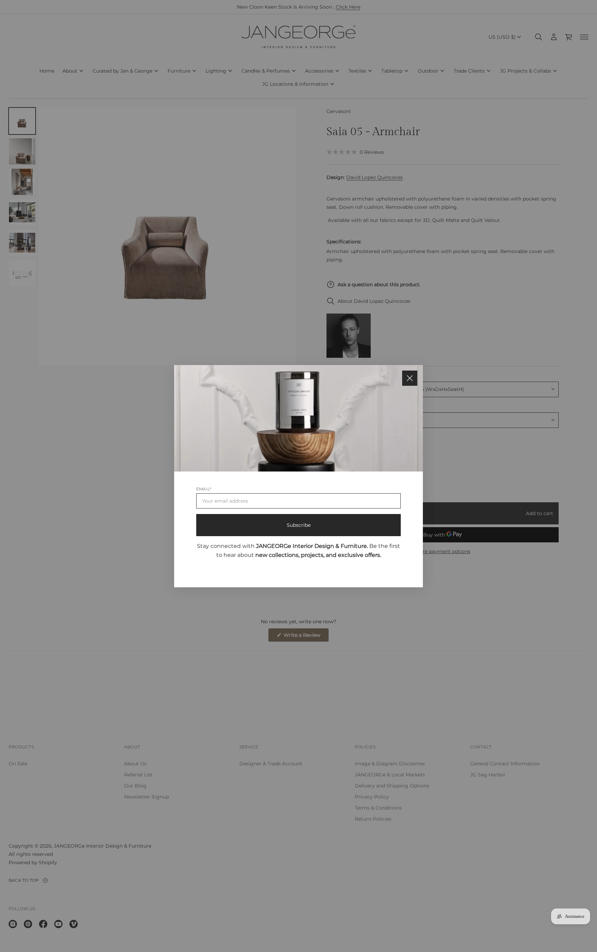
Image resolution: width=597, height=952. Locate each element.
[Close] (409, 378)
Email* (203, 488)
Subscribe (299, 525)
